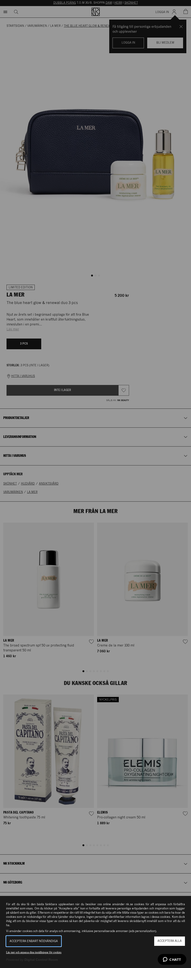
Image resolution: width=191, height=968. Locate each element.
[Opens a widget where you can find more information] (172, 960)
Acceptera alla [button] (169, 941)
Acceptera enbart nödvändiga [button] (34, 941)
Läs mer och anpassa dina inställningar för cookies (33, 952)
